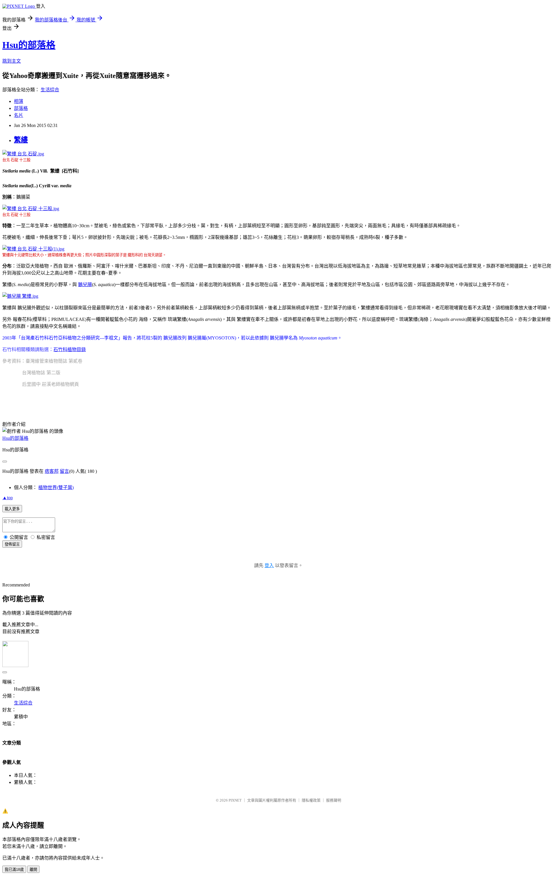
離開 (33, 869)
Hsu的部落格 (28, 45)
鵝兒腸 (85, 284)
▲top (7, 497)
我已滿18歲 (14, 869)
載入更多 (12, 509)
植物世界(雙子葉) (56, 487)
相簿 (18, 101)
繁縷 (21, 139)
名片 (18, 115)
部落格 (21, 108)
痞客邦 (52, 471)
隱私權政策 (311, 800)
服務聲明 (333, 800)
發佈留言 (12, 544)
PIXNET (235, 800)
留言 (64, 471)
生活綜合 (50, 89)
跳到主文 (11, 61)
